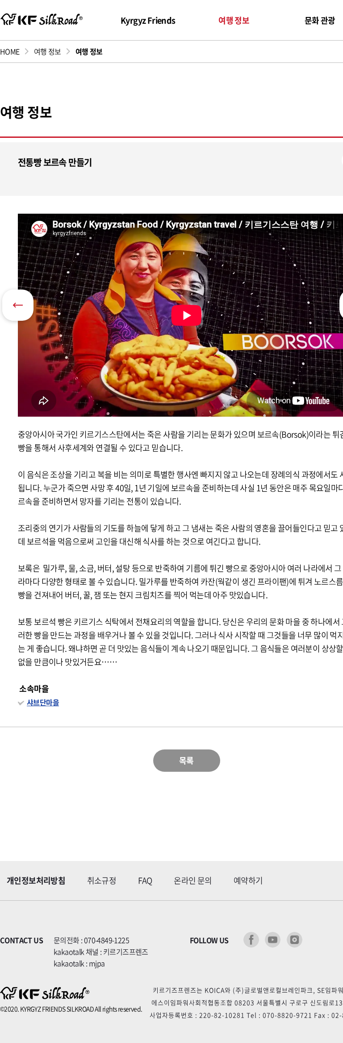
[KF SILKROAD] (41, 19)
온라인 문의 (193, 880)
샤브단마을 (43, 702)
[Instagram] (294, 940)
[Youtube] (272, 940)
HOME (10, 51)
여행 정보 (233, 20)
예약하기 (248, 880)
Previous (17, 305)
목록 (186, 760)
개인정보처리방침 (36, 880)
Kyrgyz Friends (148, 20)
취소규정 (102, 880)
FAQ (145, 880)
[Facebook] (251, 940)
